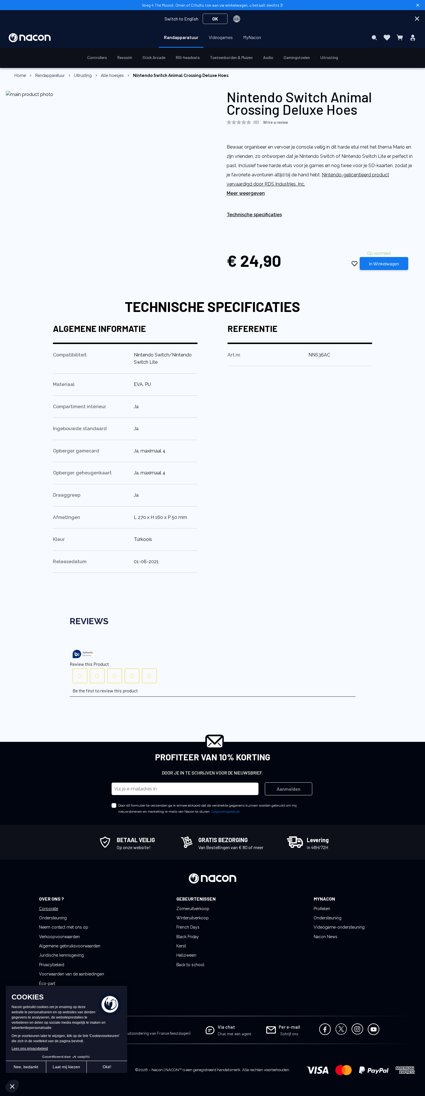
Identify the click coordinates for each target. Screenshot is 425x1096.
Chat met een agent (235, 1033)
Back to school (190, 964)
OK (215, 18)
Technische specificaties (254, 214)
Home (20, 75)
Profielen (322, 908)
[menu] (212, 37)
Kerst (181, 946)
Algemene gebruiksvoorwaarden (69, 946)
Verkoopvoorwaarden (59, 936)
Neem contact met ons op (63, 927)
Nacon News (325, 936)
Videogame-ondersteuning (339, 927)
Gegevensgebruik (225, 811)
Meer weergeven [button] (246, 193)
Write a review (275, 122)
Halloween (186, 955)
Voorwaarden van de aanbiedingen (71, 974)
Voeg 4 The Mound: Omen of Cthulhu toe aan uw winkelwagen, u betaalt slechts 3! (212, 5)
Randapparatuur (50, 75)
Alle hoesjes (112, 75)
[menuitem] (181, 37)
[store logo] (30, 38)
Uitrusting (83, 75)
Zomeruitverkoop (192, 908)
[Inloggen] (412, 37)
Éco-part (47, 983)
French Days (187, 927)
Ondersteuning (53, 918)
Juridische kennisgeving (61, 955)
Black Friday (187, 936)
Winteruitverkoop (192, 918)
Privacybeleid (51, 964)
